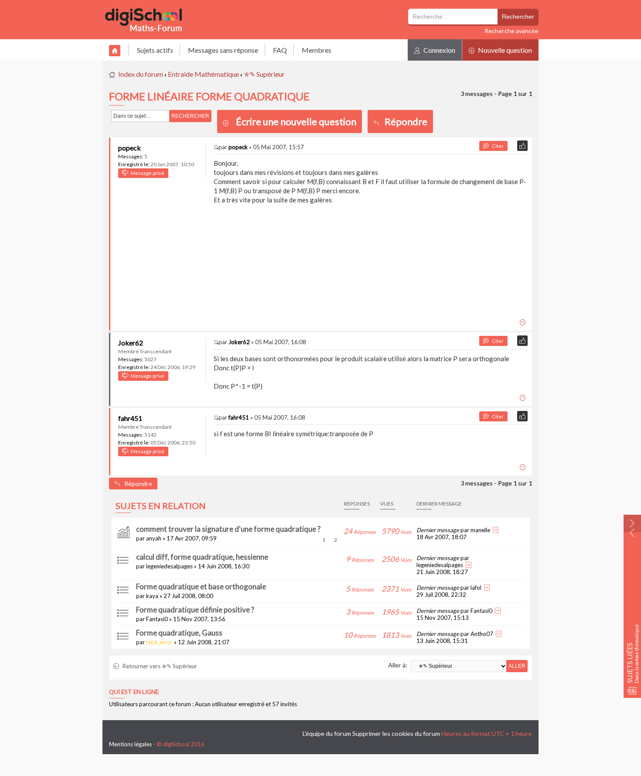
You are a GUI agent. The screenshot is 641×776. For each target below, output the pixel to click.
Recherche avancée (511, 30)
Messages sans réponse (223, 50)
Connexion (438, 50)
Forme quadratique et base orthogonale (201, 586)
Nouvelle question (504, 50)
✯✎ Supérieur (264, 74)
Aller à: (397, 665)
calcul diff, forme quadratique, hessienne (202, 556)
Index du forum (140, 74)
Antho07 (482, 633)
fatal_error (159, 642)
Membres (316, 50)
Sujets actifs (155, 50)
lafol (476, 587)
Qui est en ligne (134, 691)
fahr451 (130, 418)
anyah (153, 538)
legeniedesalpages (169, 566)
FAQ (280, 50)
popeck (129, 148)
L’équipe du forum (327, 733)
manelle (480, 529)
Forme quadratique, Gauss (179, 632)
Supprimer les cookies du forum (396, 733)
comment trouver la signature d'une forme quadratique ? (228, 528)
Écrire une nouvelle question (296, 121)
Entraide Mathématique (203, 74)
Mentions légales (130, 744)
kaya (152, 595)
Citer (496, 146)
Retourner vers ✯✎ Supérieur (159, 666)
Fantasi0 (157, 618)
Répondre (403, 121)
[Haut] (524, 321)
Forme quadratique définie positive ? (195, 609)
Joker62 (130, 342)
